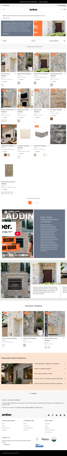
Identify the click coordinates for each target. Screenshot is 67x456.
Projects (47, 427)
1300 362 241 (7, 444)
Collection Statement (29, 407)
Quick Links (49, 420)
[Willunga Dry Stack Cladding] (25, 98)
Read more (6, 33)
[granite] (8, 192)
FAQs (46, 425)
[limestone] (11, 192)
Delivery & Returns (28, 427)
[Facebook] (48, 415)
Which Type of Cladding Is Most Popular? (48, 378)
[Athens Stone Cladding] (42, 98)
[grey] (18, 82)
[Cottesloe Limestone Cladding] (25, 134)
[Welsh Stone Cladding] (25, 62)
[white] (35, 120)
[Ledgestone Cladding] (9, 134)
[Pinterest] (64, 415)
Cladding (4, 430)
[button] (15, 73)
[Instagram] (52, 415)
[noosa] (5, 120)
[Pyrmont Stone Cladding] (9, 62)
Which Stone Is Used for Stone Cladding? (48, 383)
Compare (5, 81)
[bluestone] (2, 192)
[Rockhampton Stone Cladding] (58, 62)
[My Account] (61, 9)
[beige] (2, 84)
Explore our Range (8, 420)
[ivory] (38, 155)
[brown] (51, 118)
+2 (47, 154)
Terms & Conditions (50, 430)
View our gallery (43, 1)
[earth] (5, 192)
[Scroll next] (64, 280)
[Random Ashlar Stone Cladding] (9, 98)
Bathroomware (6, 427)
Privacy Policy (21, 407)
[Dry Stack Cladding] (58, 98)
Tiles (3, 423)
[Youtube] (56, 415)
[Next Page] (37, 202)
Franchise (25, 430)
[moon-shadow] (2, 120)
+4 (14, 192)
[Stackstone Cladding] (42, 134)
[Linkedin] (60, 415)
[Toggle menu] (1, 9)
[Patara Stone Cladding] (42, 62)
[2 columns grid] (62, 41)
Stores (25, 423)
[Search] (4, 9)
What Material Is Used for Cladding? (46, 363)
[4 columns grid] (64, 41)
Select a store (6, 17)
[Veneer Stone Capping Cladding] (9, 170)
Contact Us (26, 425)
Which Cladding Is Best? (42, 368)
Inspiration (47, 423)
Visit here (58, 141)
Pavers (3, 425)
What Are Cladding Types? (43, 373)
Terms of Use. (39, 407)
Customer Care (28, 420)
